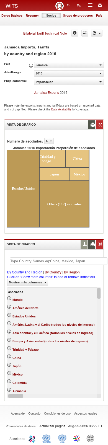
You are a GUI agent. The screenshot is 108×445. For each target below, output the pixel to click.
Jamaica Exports (46, 92)
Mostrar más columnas (26, 282)
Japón (17, 366)
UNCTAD (47, 438)
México (17, 374)
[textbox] (58, 261)
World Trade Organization (77, 438)
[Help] (74, 33)
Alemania (19, 391)
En (68, 5)
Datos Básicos (11, 15)
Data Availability (61, 109)
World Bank (91, 438)
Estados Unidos (24, 316)
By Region (72, 272)
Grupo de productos (78, 15)
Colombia (19, 382)
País (99, 15)
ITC (32, 438)
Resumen (33, 15)
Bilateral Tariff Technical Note (45, 33)
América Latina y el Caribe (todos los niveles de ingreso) (53, 324)
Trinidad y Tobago (25, 349)
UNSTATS (62, 438)
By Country (53, 272)
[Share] (96, 33)
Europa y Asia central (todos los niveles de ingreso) (50, 341)
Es (79, 5)
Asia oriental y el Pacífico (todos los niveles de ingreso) (52, 333)
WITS (12, 5)
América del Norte (25, 308)
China (16, 357)
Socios (51, 15)
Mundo (17, 299)
